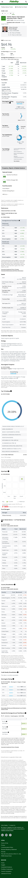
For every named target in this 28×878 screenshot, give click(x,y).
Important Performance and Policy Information (12, 270)
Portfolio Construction (7, 869)
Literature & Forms (6, 873)
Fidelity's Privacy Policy (7, 830)
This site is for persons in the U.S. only (11, 854)
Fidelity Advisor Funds (7, 7)
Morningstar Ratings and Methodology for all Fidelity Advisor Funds (13, 708)
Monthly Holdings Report (8, 190)
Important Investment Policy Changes (10, 269)
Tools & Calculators (6, 871)
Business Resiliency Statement (9, 849)
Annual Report (5, 188)
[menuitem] (2, 1)
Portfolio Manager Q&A (12, 180)
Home (2, 863)
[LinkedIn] (2, 835)
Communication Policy (7, 847)
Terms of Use (4, 843)
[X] (10, 835)
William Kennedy (13, 27)
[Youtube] (6, 835)
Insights (3, 865)
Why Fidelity (4, 825)
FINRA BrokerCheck (6, 856)
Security (3, 851)
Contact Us (12, 825)
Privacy (3, 845)
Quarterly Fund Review (12, 174)
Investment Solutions (6, 867)
